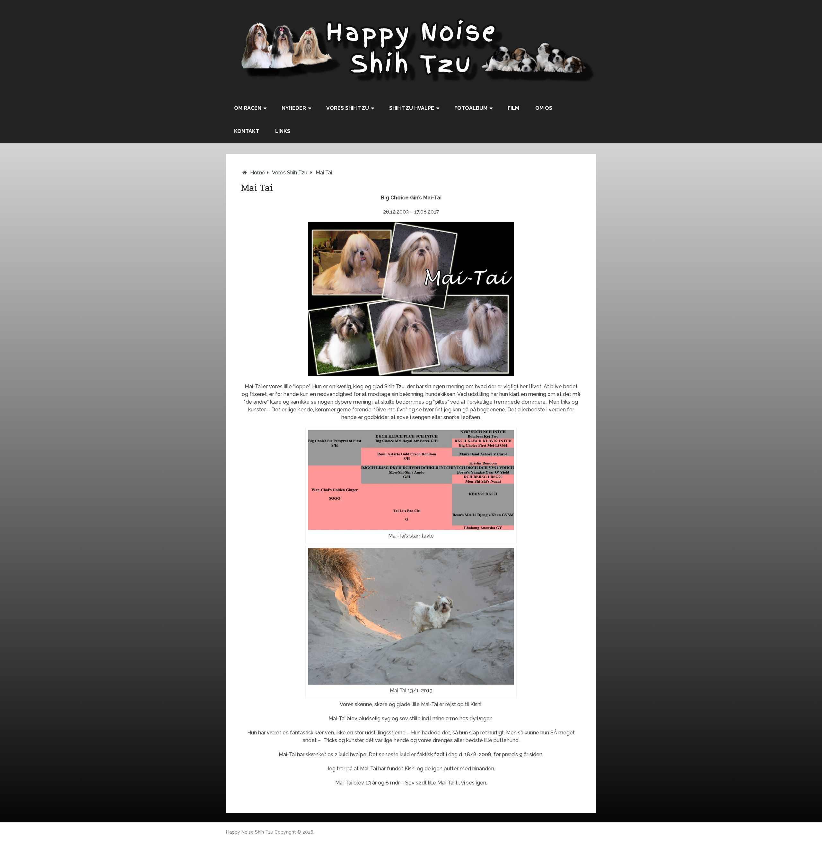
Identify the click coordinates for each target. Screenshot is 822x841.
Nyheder (294, 108)
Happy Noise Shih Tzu (249, 832)
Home (257, 173)
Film (513, 108)
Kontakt (246, 131)
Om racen (247, 108)
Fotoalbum (470, 108)
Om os (543, 108)
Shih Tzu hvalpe (411, 108)
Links (282, 131)
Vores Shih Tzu (347, 108)
